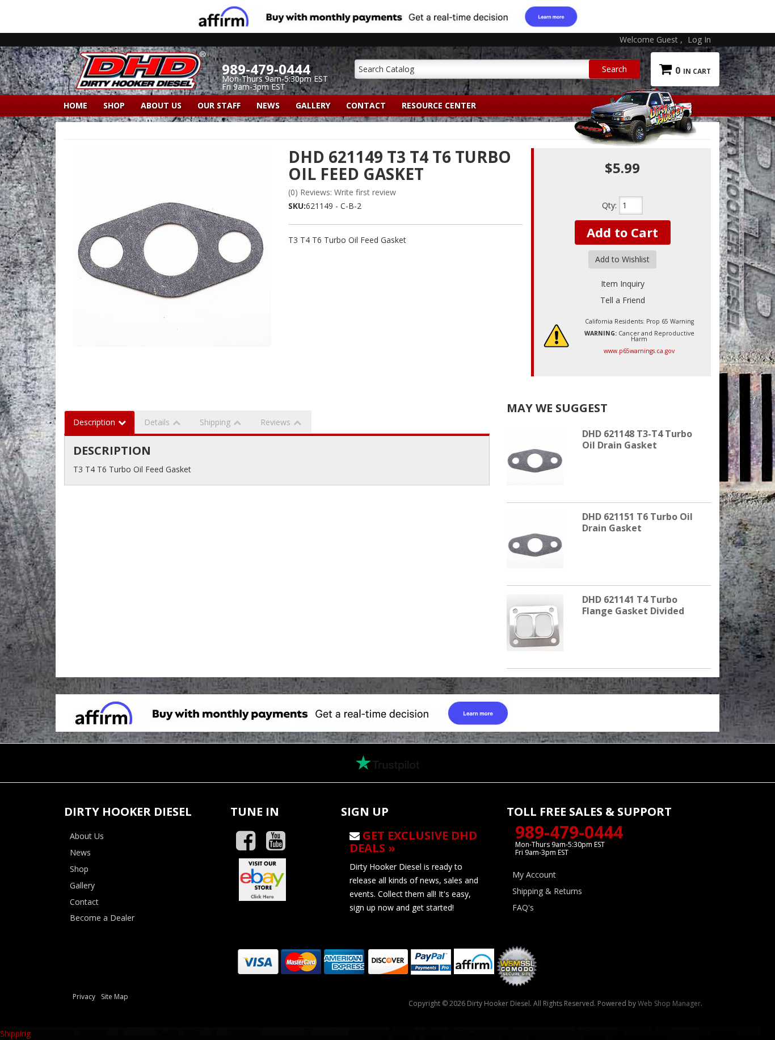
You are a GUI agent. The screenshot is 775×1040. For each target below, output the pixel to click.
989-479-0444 (569, 832)
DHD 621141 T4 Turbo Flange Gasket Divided (633, 605)
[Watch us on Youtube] (280, 841)
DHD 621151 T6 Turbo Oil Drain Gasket (637, 522)
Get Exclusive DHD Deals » (413, 842)
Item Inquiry (623, 283)
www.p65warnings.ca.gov (639, 351)
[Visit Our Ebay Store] (277, 879)
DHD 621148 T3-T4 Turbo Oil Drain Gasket (637, 439)
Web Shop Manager (669, 1003)
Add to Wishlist (622, 259)
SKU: (297, 205)
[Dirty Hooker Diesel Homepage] (139, 61)
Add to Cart (622, 232)
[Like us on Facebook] (250, 841)
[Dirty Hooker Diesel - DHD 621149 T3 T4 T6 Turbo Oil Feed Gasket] (172, 247)
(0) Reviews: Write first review (342, 192)
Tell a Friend (622, 300)
